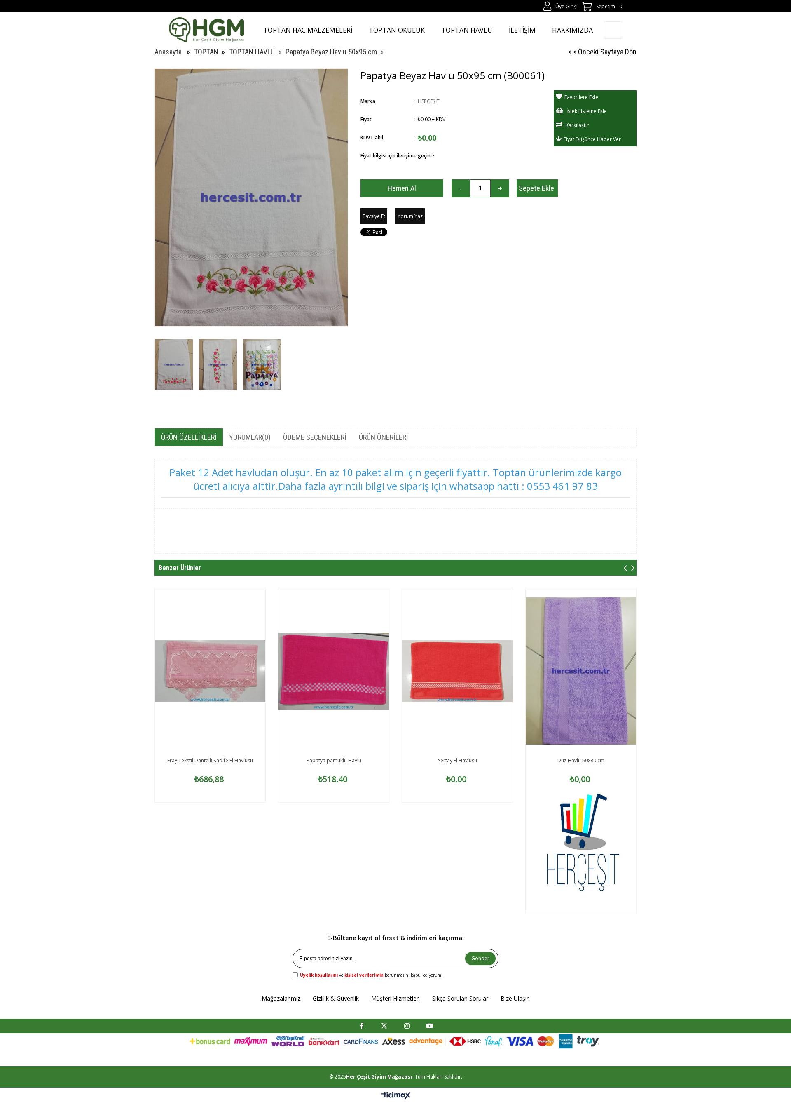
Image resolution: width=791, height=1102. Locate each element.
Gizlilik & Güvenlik (336, 998)
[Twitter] (384, 1026)
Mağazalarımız (281, 998)
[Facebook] (361, 1026)
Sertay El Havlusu (457, 760)
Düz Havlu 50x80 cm (580, 760)
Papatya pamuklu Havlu (334, 760)
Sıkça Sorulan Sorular (460, 998)
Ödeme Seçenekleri (314, 437)
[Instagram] (407, 1026)
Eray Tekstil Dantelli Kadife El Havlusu (210, 760)
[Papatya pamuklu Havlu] (333, 671)
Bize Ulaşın (515, 998)
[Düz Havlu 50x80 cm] (581, 671)
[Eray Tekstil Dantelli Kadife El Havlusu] (210, 671)
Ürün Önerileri (383, 437)
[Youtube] (429, 1026)
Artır (500, 188)
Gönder (480, 958)
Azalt (461, 188)
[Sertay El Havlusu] (457, 671)
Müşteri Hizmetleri (395, 998)
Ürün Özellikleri (189, 437)
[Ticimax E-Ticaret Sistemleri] (395, 1096)
